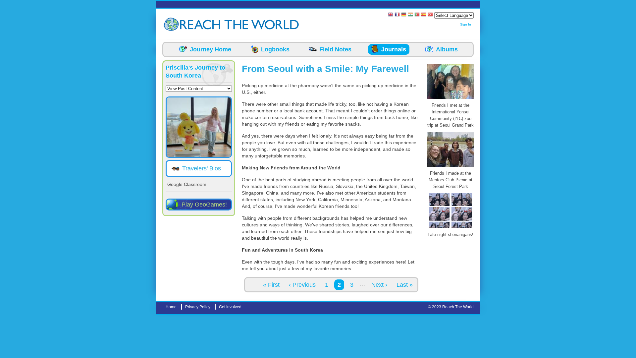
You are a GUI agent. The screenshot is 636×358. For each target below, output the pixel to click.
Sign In (465, 24)
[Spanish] (423, 15)
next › (379, 284)
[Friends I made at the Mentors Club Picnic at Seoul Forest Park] (450, 166)
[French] (397, 15)
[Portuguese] (417, 15)
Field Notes (335, 49)
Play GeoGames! (204, 204)
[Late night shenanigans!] (450, 228)
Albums (447, 49)
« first (271, 284)
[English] (390, 15)
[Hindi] (410, 15)
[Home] (172, 24)
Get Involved (230, 307)
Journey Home (210, 49)
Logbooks (275, 49)
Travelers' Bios (201, 168)
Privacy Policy (197, 307)
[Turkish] (430, 15)
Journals (393, 49)
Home (171, 307)
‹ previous (302, 284)
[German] (403, 15)
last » (405, 284)
